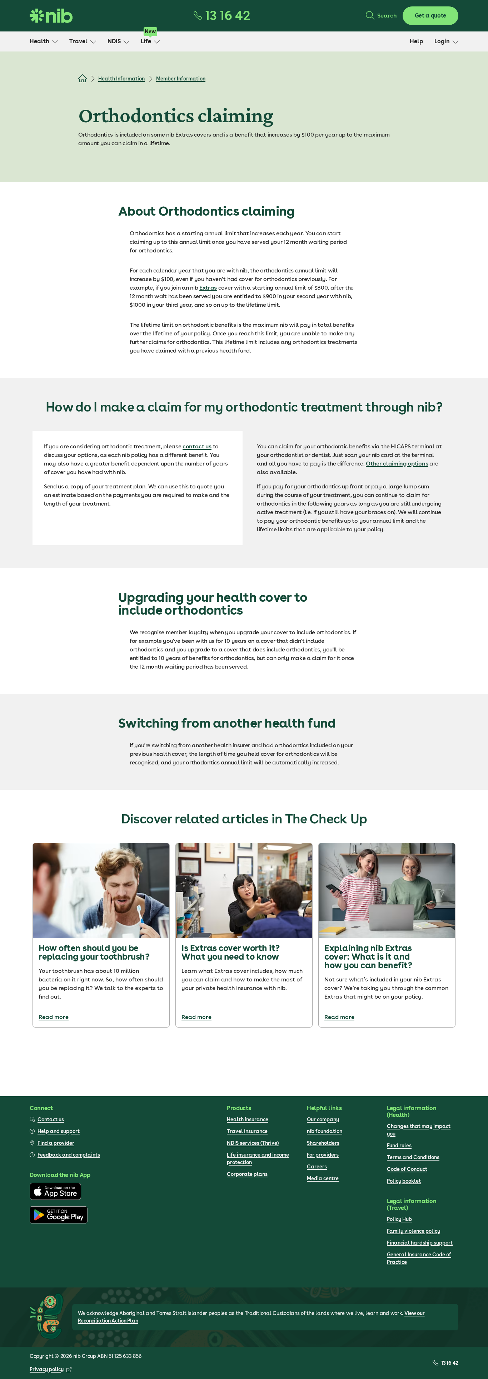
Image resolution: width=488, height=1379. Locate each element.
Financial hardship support (420, 1243)
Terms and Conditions (413, 1157)
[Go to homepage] (51, 16)
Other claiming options (397, 463)
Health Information (121, 79)
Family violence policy (413, 1231)
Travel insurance (247, 1131)
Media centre (323, 1178)
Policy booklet (404, 1181)
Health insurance (247, 1119)
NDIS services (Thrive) (253, 1143)
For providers (323, 1155)
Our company (323, 1119)
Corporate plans (247, 1174)
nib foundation (324, 1131)
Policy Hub (399, 1219)
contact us (197, 446)
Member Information (180, 79)
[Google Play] (59, 1222)
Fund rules (399, 1145)
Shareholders (323, 1143)
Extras (208, 287)
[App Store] (55, 1198)
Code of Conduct (407, 1169)
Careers (317, 1166)
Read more (54, 1017)
